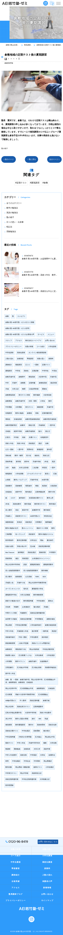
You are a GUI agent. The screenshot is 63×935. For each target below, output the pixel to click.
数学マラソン (20, 661)
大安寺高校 (47, 395)
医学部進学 (9, 540)
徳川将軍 (35, 631)
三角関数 (8, 534)
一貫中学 (20, 449)
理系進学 (28, 486)
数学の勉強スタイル (46, 534)
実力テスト (29, 407)
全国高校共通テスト (36, 498)
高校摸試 (32, 443)
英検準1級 (8, 461)
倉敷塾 (23, 383)
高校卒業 (47, 749)
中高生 (54, 371)
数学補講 (36, 395)
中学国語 (33, 755)
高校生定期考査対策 (37, 613)
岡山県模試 (48, 761)
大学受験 (18, 407)
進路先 (37, 455)
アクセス (18, 340)
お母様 (7, 480)
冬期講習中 (44, 437)
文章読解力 (9, 667)
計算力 (7, 437)
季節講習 (30, 358)
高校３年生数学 (45, 712)
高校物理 (18, 486)
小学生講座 (52, 346)
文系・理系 (33, 401)
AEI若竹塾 (45, 480)
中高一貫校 (23, 637)
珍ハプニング (20, 534)
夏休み (50, 601)
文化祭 (7, 607)
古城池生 (8, 492)
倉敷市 (22, 425)
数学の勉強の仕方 (11, 528)
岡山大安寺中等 (11, 688)
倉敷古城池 (51, 619)
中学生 (17, 371)
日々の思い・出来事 (15, 222)
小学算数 (8, 661)
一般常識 (45, 631)
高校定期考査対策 (11, 779)
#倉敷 (45, 182)
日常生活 (33, 540)
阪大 (40, 431)
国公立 (47, 431)
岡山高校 (8, 625)
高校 (23, 437)
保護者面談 (9, 522)
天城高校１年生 (22, 631)
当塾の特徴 (29, 346)
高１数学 (8, 510)
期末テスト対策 (42, 528)
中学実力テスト (11, 773)
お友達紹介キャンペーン (41, 558)
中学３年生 (9, 631)
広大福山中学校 (22, 667)
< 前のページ (9, 159)
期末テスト (9, 743)
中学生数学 (34, 637)
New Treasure (9, 552)
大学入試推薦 (25, 595)
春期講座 (8, 473)
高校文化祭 (52, 725)
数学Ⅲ (31, 725)
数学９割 (51, 492)
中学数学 (52, 552)
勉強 (13, 467)
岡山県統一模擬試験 (22, 767)
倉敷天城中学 (20, 401)
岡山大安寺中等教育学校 (37, 582)
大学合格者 (39, 655)
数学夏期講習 (20, 725)
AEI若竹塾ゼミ (35, 516)
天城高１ (8, 516)
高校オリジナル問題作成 (41, 643)
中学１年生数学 (11, 755)
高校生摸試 (32, 552)
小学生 (42, 401)
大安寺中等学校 (30, 712)
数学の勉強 (19, 413)
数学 (50, 401)
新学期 (18, 461)
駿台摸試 (37, 607)
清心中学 (8, 718)
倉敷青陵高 (41, 688)
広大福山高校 (36, 667)
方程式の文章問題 (25, 737)
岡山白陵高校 (34, 649)
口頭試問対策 (34, 389)
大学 (7, 467)
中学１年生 (21, 743)
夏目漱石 (50, 540)
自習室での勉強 (11, 619)
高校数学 (8, 486)
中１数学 (23, 700)
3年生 (7, 504)
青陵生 (7, 419)
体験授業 (40, 407)
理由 (41, 540)
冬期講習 (8, 413)
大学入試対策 (24, 467)
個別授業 (8, 725)
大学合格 (53, 743)
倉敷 (7, 316)
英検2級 (8, 455)
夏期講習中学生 (11, 595)
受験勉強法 (11, 231)
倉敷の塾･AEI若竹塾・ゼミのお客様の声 (19, 334)
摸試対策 (53, 383)
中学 (7, 383)
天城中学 (50, 407)
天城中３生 (21, 582)
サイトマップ (47, 900)
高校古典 (23, 755)
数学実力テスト (40, 504)
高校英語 (28, 522)
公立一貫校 (9, 449)
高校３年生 (21, 443)
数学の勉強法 (12, 208)
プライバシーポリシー (13, 346)
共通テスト (33, 437)
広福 (55, 473)
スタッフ (8, 340)
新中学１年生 (10, 673)
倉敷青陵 (8, 401)
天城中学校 (37, 461)
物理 (23, 389)
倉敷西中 (22, 377)
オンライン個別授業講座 (37, 352)
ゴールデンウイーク (34, 473)
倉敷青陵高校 (10, 395)
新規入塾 (32, 425)
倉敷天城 (46, 700)
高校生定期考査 (26, 619)
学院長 (44, 467)
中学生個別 (41, 601)
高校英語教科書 (44, 546)
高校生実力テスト (23, 706)
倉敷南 (29, 413)
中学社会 (27, 761)
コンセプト (21, 316)
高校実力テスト (21, 516)
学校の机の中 (22, 546)
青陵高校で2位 (20, 649)
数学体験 (44, 570)
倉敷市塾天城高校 (49, 419)
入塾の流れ (9, 358)
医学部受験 (9, 785)
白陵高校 (53, 486)
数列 (53, 528)
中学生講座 (9, 352)
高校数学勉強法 (50, 667)
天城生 (46, 607)
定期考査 (32, 383)
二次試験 (35, 467)
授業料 (50, 358)
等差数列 (23, 613)
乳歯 (46, 718)
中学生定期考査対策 (29, 779)
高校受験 (36, 731)
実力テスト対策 (24, 395)
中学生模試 (16, 761)
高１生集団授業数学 (12, 570)
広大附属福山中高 (26, 688)
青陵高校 (32, 377)
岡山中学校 (24, 773)
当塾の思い (41, 358)
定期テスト (46, 364)
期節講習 (18, 364)
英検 (37, 413)
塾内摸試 (28, 492)
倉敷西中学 (36, 510)
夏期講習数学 (48, 564)
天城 (7, 389)
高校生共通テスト (11, 731)
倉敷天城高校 (30, 431)
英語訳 (54, 631)
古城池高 (51, 688)
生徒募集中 (44, 661)
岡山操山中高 (50, 737)
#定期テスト (21, 182)
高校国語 (25, 558)
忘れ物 (32, 546)
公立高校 (28, 576)
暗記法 (9, 226)
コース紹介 (41, 346)
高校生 (26, 371)
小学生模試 (50, 767)
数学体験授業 (38, 595)
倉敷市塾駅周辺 (11, 425)
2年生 (46, 461)
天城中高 (53, 377)
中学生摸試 (26, 731)
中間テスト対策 (11, 613)
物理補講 (48, 522)
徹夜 (45, 743)
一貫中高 (51, 425)
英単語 (19, 522)
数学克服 (27, 504)
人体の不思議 (23, 643)
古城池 (7, 431)
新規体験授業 (10, 643)
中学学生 (45, 371)
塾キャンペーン (27, 528)
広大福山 (38, 737)
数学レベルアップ (20, 480)
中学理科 (37, 761)
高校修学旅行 (10, 637)
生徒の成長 (9, 546)
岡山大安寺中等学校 (12, 564)
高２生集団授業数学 (30, 570)
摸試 (40, 443)
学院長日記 (48, 516)
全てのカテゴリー (14, 203)
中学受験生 (39, 619)
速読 (17, 558)
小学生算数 (19, 473)
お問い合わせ (50, 340)
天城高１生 (9, 582)
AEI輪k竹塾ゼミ (10, 700)
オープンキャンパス (12, 588)
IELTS (44, 576)
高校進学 (32, 534)
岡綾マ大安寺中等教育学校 (25, 694)
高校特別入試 (36, 773)
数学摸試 (52, 504)
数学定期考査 (22, 540)
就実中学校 (18, 431)
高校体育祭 (41, 725)
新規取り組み (10, 655)
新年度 (49, 449)
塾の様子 (4, 148)
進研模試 (21, 552)
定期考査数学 (38, 706)
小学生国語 (51, 655)
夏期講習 (8, 371)
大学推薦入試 (45, 779)
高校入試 (46, 455)
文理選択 (38, 522)
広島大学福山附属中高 (13, 712)
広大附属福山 (43, 694)
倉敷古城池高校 (50, 625)
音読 (17, 510)
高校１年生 (9, 443)
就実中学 (18, 492)
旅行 (33, 718)
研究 (7, 761)
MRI (40, 718)
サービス (41, 334)
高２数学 (8, 576)
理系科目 (30, 449)
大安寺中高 (43, 377)
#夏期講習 (34, 182)
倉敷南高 (8, 649)
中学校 (16, 437)
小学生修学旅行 (35, 625)
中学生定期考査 (21, 625)
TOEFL (37, 576)
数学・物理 (19, 455)
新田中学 (25, 510)
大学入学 (37, 749)
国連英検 (8, 558)
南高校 (44, 486)
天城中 (14, 383)
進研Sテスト (37, 767)
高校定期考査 (34, 700)
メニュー (51, 334)
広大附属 (8, 694)
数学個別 (47, 510)
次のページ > (54, 159)
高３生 (28, 455)
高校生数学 (17, 504)
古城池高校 (18, 419)
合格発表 (27, 749)
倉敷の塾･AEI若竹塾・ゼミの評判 (17, 328)
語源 (25, 564)
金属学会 (51, 755)
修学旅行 (22, 498)
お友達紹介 (26, 607)
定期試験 (35, 371)
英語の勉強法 (12, 212)
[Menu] (58, 3)
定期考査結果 (40, 492)
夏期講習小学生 (37, 588)
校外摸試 (45, 637)
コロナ (13, 498)
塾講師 (7, 749)
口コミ (27, 364)
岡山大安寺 (9, 706)
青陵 (37, 486)
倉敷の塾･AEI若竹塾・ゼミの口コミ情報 (19, 322)
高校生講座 (21, 352)
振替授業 (18, 576)
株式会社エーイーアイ (33, 340)
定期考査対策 (47, 413)
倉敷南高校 (43, 383)
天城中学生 (34, 480)
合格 (46, 443)
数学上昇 (50, 498)
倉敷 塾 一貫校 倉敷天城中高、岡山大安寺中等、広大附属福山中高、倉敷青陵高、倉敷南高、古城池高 (30, 681)
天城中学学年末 (34, 743)
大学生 (42, 755)
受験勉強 (17, 749)
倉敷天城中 (33, 661)
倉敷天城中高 (10, 377)
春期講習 (40, 449)
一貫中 (52, 467)
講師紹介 (8, 364)
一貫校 (36, 364)
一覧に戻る (31, 159)
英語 (53, 461)
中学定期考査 (10, 737)
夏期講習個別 (35, 564)
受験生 (44, 389)
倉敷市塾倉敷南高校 (32, 419)
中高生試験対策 (48, 649)
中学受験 (8, 407)
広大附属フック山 (25, 655)
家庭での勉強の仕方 (12, 601)
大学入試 (15, 389)
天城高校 (42, 425)
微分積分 (46, 731)
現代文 (25, 588)
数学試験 (8, 767)
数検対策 (42, 552)
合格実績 (20, 358)
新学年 (26, 461)
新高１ (47, 473)
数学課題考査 (28, 601)
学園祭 (16, 607)
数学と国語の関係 (21, 718)
